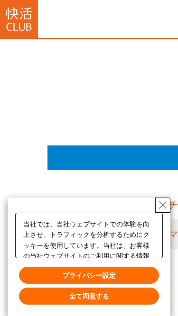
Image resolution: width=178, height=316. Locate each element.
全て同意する (89, 295)
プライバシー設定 (89, 275)
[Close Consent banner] (162, 205)
